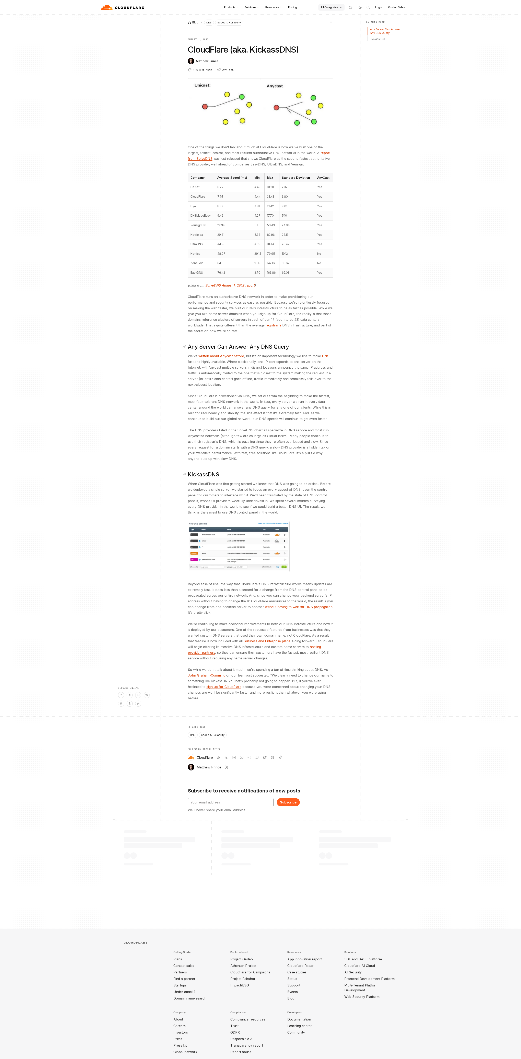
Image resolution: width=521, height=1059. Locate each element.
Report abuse (240, 1052)
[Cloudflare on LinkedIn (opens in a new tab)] (234, 757)
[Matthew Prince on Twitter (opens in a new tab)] (227, 767)
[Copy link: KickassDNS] (185, 474)
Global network (185, 1052)
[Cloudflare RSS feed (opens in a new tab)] (218, 757)
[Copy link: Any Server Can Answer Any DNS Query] (185, 347)
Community (296, 1032)
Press (177, 1039)
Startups (180, 985)
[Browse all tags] (330, 22)
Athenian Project (243, 966)
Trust (234, 1026)
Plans (177, 959)
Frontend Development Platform (369, 979)
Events (292, 992)
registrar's (273, 325)
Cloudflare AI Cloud (359, 966)
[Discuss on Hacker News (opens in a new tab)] (121, 695)
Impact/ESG (239, 985)
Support (293, 985)
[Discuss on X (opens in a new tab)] (130, 695)
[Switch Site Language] (350, 7)
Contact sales (183, 966)
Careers (179, 1026)
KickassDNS (377, 39)
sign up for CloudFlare (224, 687)
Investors (180, 1032)
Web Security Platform (362, 997)
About (178, 1019)
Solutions (250, 7)
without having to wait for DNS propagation (299, 607)
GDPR (235, 1032)
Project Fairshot (242, 979)
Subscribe (288, 802)
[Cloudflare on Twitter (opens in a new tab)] (226, 757)
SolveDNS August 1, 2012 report (230, 285)
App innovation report (304, 959)
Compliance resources (247, 1019)
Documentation (299, 1019)
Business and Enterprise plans (267, 641)
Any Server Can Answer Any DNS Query (385, 31)
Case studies (296, 972)
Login (378, 7)
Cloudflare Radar (300, 966)
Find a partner (184, 979)
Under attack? (184, 992)
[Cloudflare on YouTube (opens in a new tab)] (242, 757)
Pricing (292, 7)
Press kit (180, 1045)
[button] (239, 546)
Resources (272, 7)
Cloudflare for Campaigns (250, 972)
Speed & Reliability (229, 22)
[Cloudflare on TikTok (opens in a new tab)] (280, 757)
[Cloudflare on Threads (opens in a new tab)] (272, 757)
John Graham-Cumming (206, 675)
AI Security (353, 972)
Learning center (299, 1026)
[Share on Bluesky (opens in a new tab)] (147, 695)
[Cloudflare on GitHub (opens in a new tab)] (257, 757)
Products (229, 7)
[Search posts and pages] (368, 7)
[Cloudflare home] (123, 7)
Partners (180, 972)
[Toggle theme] (360, 7)
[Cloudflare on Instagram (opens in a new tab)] (249, 757)
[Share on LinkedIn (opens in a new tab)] (138, 695)
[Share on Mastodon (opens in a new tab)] (121, 704)
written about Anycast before (221, 356)
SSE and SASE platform (363, 959)
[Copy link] (138, 704)
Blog (290, 998)
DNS (209, 22)
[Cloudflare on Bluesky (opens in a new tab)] (265, 757)
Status (292, 979)
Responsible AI (242, 1039)
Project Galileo (241, 959)
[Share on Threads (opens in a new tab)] (130, 704)
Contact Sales (396, 7)
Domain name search (189, 998)
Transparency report (246, 1045)
